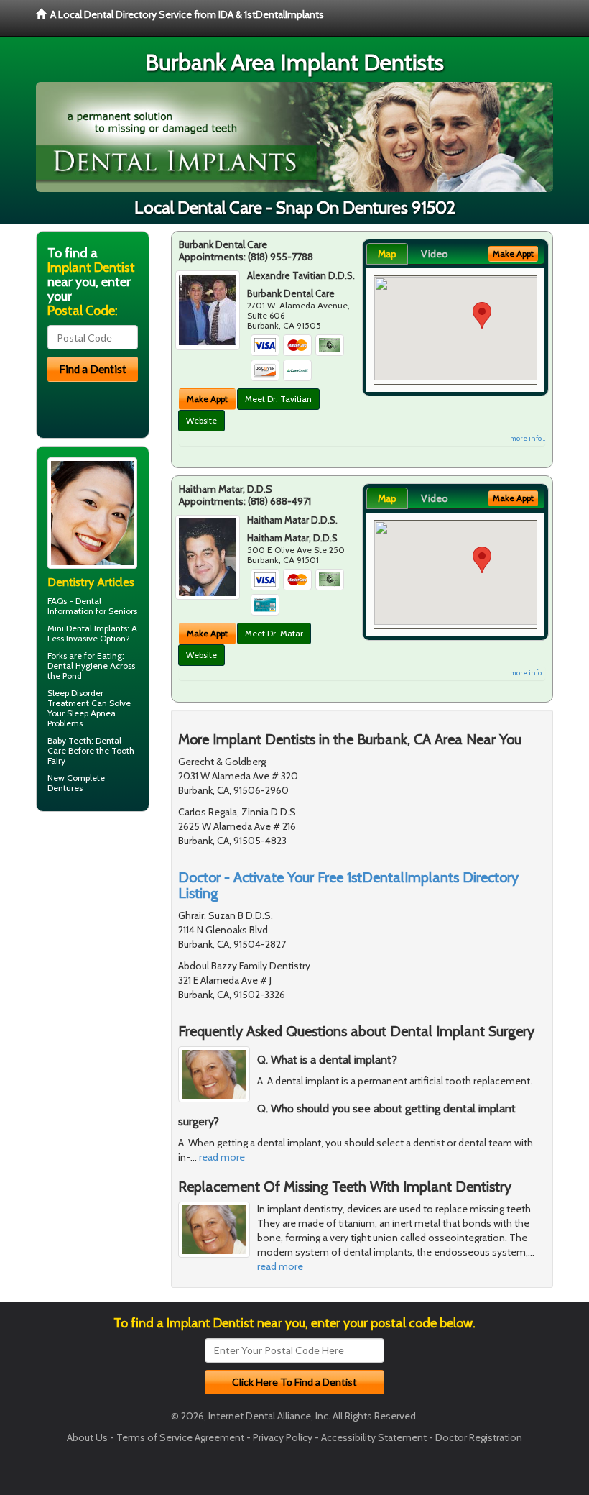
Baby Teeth (69, 740)
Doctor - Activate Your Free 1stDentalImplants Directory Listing (348, 885)
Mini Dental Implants (87, 628)
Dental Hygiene (77, 665)
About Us (87, 1437)
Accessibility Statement (374, 1437)
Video (434, 253)
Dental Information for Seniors (92, 605)
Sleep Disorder (75, 692)
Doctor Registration (478, 1437)
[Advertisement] (109, 934)
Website (201, 420)
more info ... (527, 438)
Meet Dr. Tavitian (278, 398)
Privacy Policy (282, 1437)
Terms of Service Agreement (180, 1437)
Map (387, 253)
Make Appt (207, 398)
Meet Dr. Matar (274, 633)
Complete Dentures (76, 782)
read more (222, 1157)
